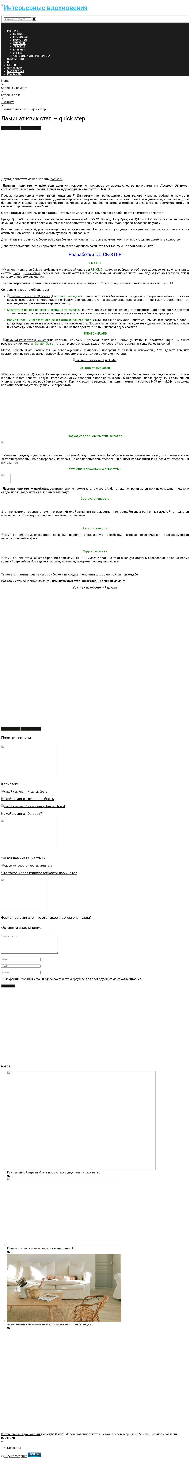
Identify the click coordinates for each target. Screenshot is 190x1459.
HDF (154, 381)
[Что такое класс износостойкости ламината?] (95, 865)
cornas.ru (56, 179)
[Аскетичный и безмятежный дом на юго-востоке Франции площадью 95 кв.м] (64, 1321)
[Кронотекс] (95, 762)
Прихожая (20, 37)
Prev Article (12, 128)
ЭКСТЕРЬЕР (14, 68)
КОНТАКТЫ (14, 74)
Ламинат (7, 102)
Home (5, 80)
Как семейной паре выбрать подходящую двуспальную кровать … (54, 1172)
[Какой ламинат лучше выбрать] (95, 791)
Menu (4, 24)
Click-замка (33, 273)
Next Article (29, 128)
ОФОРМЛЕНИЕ (16, 58)
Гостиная (20, 40)
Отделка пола (10, 95)
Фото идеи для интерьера (31, 55)
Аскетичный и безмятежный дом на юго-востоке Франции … (50, 1324)
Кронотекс (10, 784)
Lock (17, 273)
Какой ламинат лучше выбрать (27, 799)
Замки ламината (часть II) (23, 858)
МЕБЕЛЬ (12, 65)
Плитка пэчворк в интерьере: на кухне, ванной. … (41, 1248)
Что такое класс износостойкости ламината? (39, 873)
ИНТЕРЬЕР (13, 30)
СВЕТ (10, 62)
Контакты (14, 1448)
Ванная (18, 52)
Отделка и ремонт (14, 88)
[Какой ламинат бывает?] (95, 806)
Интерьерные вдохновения (21, 1434)
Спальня (19, 43)
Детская (19, 46)
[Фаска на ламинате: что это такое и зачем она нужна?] (95, 895)
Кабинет (19, 49)
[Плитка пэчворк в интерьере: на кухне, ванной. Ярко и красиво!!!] (64, 1245)
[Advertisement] (90, 153)
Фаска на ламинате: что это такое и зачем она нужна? (46, 918)
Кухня (17, 34)
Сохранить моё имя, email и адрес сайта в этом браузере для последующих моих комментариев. (73, 979)
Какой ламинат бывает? (21, 814)
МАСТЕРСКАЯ (15, 71)
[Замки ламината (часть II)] (95, 836)
